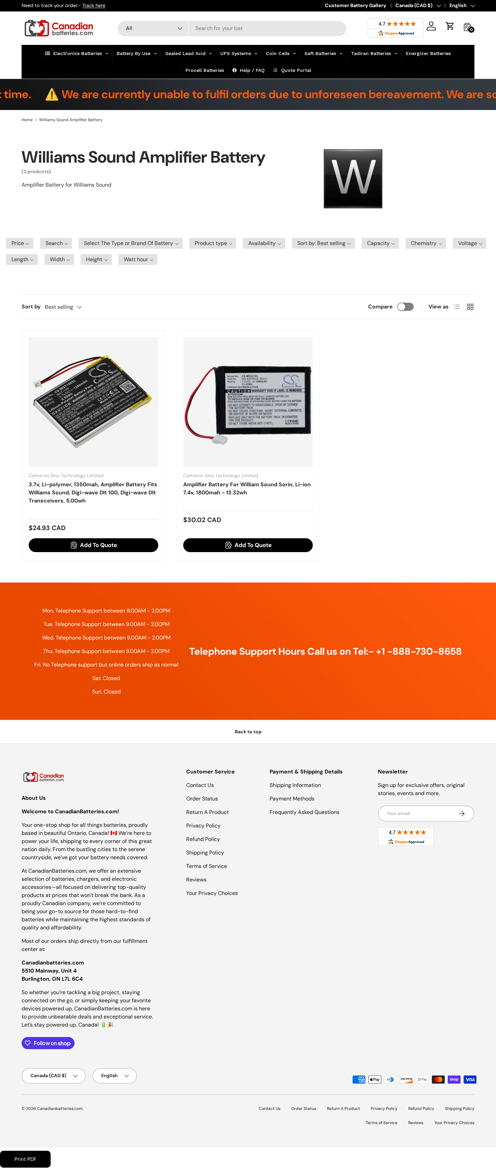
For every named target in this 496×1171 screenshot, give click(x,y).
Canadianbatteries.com (60, 1108)
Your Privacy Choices (212, 893)
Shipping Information (295, 785)
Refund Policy (203, 839)
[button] (450, 26)
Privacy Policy (203, 825)
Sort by (31, 306)
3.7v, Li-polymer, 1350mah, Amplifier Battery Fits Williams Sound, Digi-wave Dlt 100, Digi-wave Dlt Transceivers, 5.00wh (93, 492)
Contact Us (200, 785)
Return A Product (207, 812)
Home (27, 119)
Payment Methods (292, 798)
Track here (93, 5)
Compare (380, 306)
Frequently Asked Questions (304, 812)
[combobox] (232, 28)
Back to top (248, 732)
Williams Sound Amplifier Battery (71, 119)
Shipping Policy (205, 852)
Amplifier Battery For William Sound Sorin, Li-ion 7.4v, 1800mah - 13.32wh (247, 488)
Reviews (196, 879)
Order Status (202, 798)
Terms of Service (206, 866)
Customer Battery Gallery (355, 5)
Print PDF (25, 1159)
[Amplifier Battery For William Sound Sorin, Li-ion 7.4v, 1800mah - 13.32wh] (248, 402)
